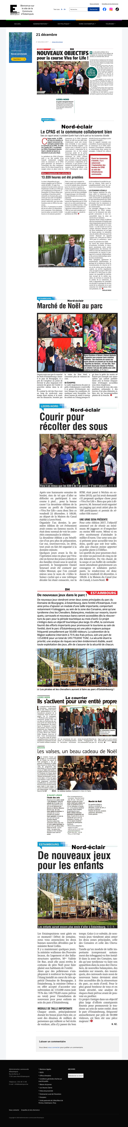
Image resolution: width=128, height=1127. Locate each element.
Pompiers (43, 1097)
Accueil (17, 24)
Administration (40, 24)
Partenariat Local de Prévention (50, 1094)
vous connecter (54, 1047)
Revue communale (19, 54)
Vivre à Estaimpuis (86, 24)
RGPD (42, 1072)
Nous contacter (94, 4)
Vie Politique (63, 24)
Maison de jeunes (46, 1084)
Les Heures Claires (46, 1088)
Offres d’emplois (45, 1076)
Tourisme (110, 24)
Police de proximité (46, 1091)
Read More (17, 59)
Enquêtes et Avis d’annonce (110, 4)
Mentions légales (45, 1069)
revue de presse (57, 42)
